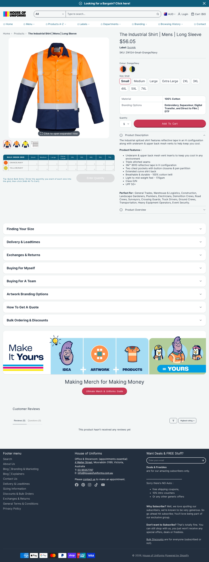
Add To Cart (170, 123)
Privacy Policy (12, 508)
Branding (139, 24)
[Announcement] (104, 3)
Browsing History (171, 24)
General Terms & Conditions (20, 503)
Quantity (123, 118)
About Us (9, 463)
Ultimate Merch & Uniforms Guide (104, 391)
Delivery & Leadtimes (16, 483)
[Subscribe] (203, 460)
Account (183, 14)
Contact (201, 24)
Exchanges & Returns (16, 498)
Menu (29, 24)
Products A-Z (56, 24)
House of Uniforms (153, 555)
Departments (110, 24)
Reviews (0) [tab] (19, 420)
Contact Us (10, 478)
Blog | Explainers (13, 473)
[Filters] (173, 420)
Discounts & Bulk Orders (18, 493)
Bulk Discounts (155, 539)
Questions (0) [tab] (34, 420)
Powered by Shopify (177, 555)
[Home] (14, 14)
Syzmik (131, 47)
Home (9, 24)
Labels (83, 24)
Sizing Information (14, 488)
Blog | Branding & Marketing (21, 469)
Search (7, 459)
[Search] (158, 14)
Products (19, 33)
